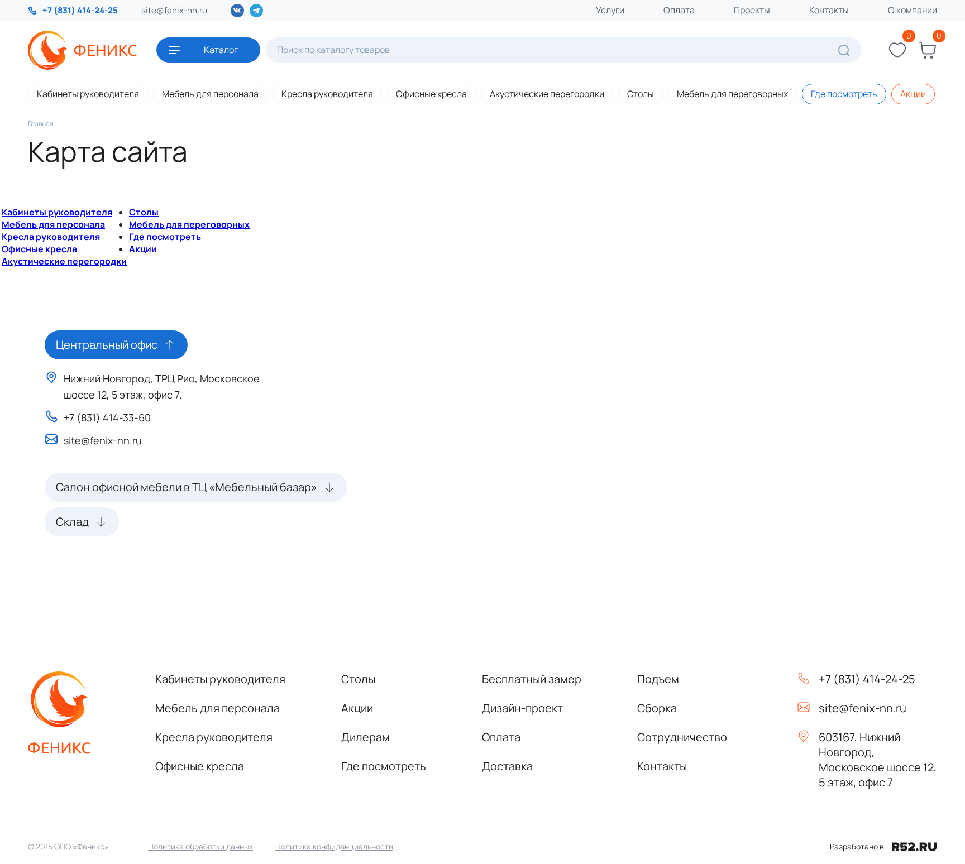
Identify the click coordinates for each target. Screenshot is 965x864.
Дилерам (365, 737)
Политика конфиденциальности (334, 846)
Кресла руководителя (327, 94)
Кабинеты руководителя (88, 94)
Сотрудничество (682, 737)
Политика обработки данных (200, 846)
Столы (640, 94)
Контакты (829, 10)
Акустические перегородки (547, 94)
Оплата (679, 10)
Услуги (610, 10)
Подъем (658, 679)
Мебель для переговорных (732, 94)
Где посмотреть (844, 94)
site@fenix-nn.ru (174, 10)
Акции (913, 94)
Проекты (752, 10)
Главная (41, 123)
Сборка (657, 708)
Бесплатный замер (531, 679)
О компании (912, 10)
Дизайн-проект (522, 708)
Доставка (507, 766)
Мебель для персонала (210, 94)
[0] (897, 50)
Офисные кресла (431, 94)
